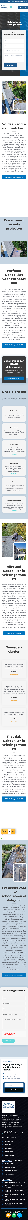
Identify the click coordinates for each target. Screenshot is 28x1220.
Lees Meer (14, 419)
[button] (11, 7)
